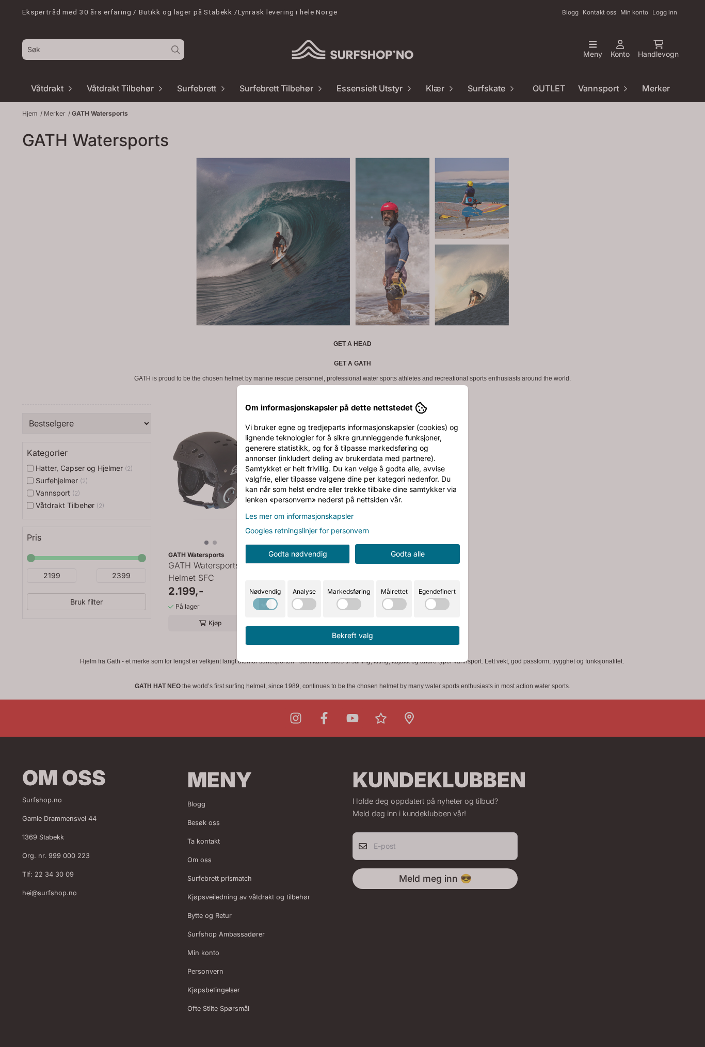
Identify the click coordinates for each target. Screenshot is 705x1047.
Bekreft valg (352, 635)
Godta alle (408, 553)
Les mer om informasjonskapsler (299, 516)
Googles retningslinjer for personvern (307, 530)
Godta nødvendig (297, 553)
